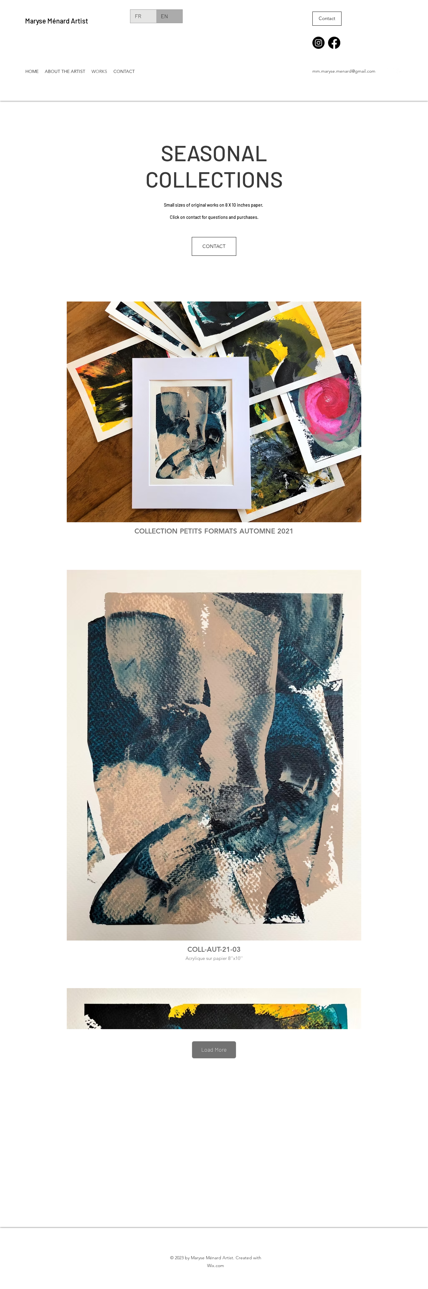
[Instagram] (318, 43)
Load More (214, 1049)
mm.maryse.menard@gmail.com (343, 71)
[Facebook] (334, 43)
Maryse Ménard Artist (56, 21)
